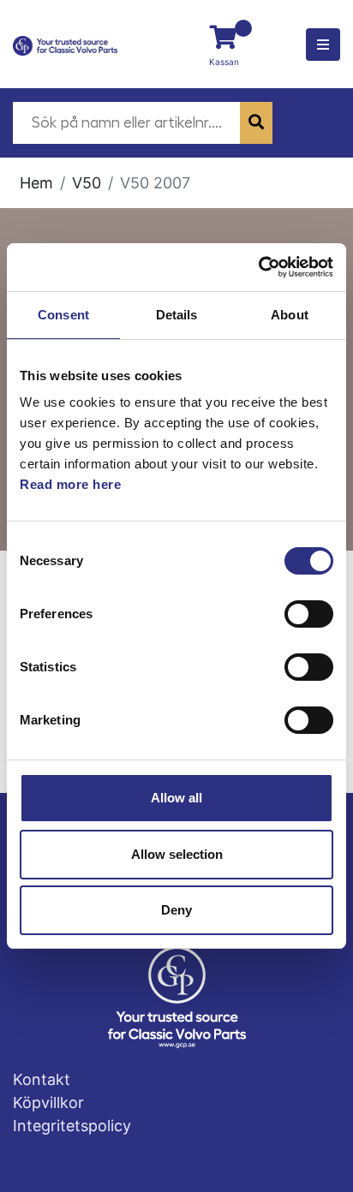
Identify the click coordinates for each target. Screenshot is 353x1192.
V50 (86, 183)
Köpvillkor (48, 1103)
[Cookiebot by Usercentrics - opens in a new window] (258, 267)
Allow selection (177, 854)
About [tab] (289, 314)
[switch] (308, 614)
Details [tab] (177, 314)
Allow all (176, 797)
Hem (36, 183)
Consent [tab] (63, 314)
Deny (176, 910)
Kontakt (41, 1079)
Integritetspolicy (72, 1126)
